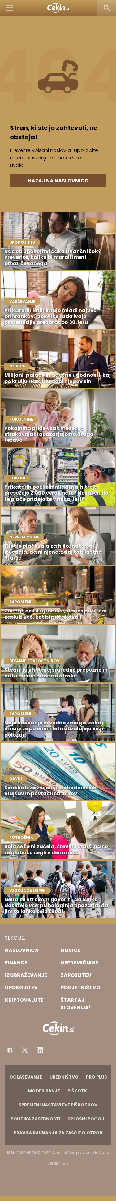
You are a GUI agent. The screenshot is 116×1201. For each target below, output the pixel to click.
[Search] (106, 8)
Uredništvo (64, 1077)
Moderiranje (44, 1091)
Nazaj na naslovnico (58, 180)
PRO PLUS (96, 1077)
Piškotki (77, 1091)
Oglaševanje (25, 1077)
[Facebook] (10, 1050)
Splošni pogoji (86, 1119)
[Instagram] (40, 1050)
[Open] (9, 8)
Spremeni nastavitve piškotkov (58, 1105)
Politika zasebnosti (35, 1119)
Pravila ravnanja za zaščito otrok (58, 1133)
